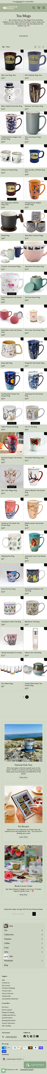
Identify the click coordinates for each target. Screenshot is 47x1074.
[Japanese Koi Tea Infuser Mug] (35, 384)
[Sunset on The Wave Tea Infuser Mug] (12, 514)
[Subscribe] (34, 914)
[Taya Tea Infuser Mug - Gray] (35, 128)
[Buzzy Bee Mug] (12, 352)
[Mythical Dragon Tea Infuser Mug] (12, 448)
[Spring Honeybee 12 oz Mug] (12, 642)
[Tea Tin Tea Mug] (35, 416)
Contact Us (6, 983)
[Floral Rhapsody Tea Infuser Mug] (12, 288)
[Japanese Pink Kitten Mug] (35, 256)
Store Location (7, 1010)
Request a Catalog (8, 1012)
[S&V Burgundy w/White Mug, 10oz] (12, 193)
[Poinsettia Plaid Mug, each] (35, 447)
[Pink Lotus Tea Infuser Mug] (35, 320)
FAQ (3, 980)
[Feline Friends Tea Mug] (12, 416)
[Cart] (38, 7)
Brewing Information (9, 1020)
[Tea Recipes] (23, 804)
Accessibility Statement (10, 999)
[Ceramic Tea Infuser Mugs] (12, 256)
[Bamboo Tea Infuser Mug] (35, 96)
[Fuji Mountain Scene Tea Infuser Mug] (12, 384)
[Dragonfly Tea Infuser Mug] (35, 352)
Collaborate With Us (9, 1015)
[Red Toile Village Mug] (12, 480)
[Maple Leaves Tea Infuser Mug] (35, 514)
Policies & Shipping (8, 988)
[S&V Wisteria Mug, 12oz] (35, 65)
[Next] (27, 697)
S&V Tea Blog (6, 1026)
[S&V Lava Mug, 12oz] (12, 65)
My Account (6, 985)
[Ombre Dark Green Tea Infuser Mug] (35, 674)
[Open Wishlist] (3, 1070)
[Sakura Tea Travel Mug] (35, 642)
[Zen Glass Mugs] (12, 673)
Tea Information (7, 1018)
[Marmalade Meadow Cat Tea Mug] (35, 579)
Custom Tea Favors (8, 1023)
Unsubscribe (6, 996)
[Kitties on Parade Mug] (12, 159)
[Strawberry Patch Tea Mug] (12, 611)
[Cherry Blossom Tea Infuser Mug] (35, 481)
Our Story (5, 1007)
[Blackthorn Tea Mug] (35, 611)
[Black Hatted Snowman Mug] (12, 96)
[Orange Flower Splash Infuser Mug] (35, 193)
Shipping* (19, 2)
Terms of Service (7, 993)
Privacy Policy (6, 991)
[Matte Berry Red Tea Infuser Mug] (12, 321)
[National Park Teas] (23, 743)
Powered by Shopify (27, 1070)
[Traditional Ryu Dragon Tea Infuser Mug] (12, 128)
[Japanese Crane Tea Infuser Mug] (35, 547)
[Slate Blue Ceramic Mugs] (35, 225)
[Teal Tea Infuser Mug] (35, 287)
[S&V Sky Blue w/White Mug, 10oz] (35, 160)
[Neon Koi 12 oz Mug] (12, 578)
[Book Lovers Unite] (23, 864)
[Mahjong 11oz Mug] (12, 546)
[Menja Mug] (12, 225)
